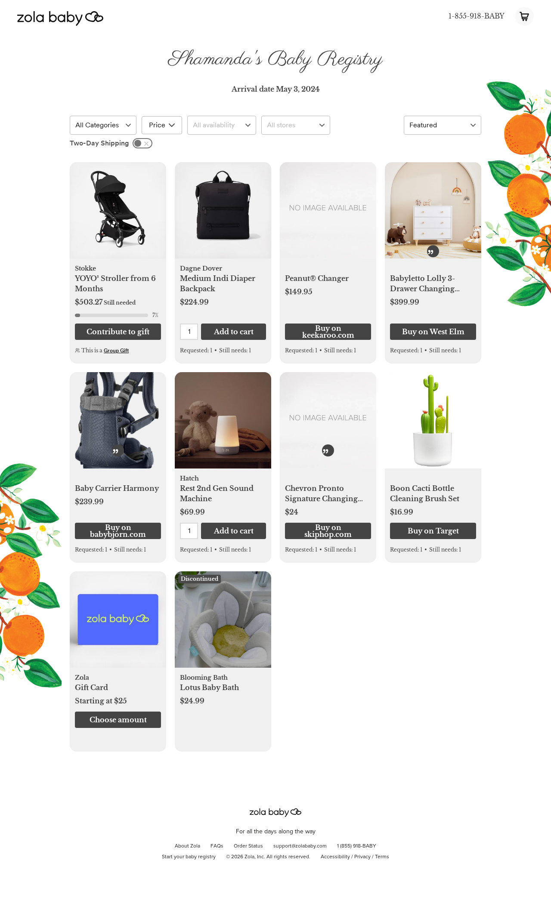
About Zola (187, 846)
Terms (382, 857)
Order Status (248, 846)
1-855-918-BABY (477, 16)
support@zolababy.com (300, 846)
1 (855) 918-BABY (356, 846)
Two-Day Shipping (99, 143)
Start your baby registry (189, 857)
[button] (118, 215)
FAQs (216, 846)
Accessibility (335, 857)
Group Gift (116, 351)
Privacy (362, 857)
